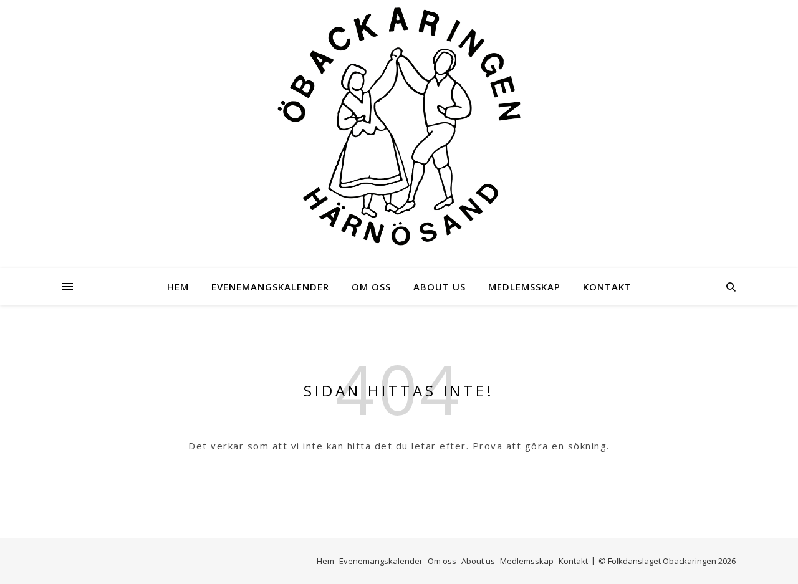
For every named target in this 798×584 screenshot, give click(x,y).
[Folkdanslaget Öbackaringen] (399, 126)
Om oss (371, 286)
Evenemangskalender (270, 286)
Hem (178, 286)
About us (439, 286)
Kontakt (607, 286)
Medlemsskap (524, 286)
